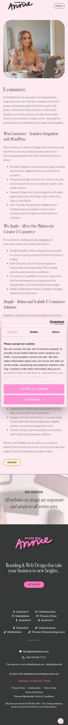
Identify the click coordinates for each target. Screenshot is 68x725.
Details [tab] (34, 332)
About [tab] (55, 332)
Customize (32, 399)
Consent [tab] (12, 332)
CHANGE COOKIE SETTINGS (34, 680)
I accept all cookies (34, 388)
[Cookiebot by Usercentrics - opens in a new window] (49, 323)
